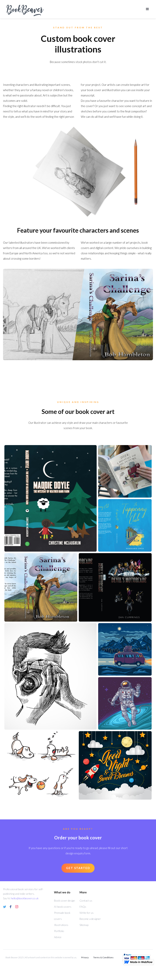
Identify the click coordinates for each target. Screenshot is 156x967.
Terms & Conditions (103, 957)
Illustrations (61, 924)
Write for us (87, 912)
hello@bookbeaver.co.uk (25, 898)
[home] (74, 9)
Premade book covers (62, 915)
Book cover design (64, 900)
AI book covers (62, 906)
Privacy (85, 957)
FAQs (83, 906)
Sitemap (84, 924)
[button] (147, 9)
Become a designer (90, 918)
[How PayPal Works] (136, 957)
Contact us (86, 900)
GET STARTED (78, 868)
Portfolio (59, 931)
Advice (57, 937)
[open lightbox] (50, 498)
